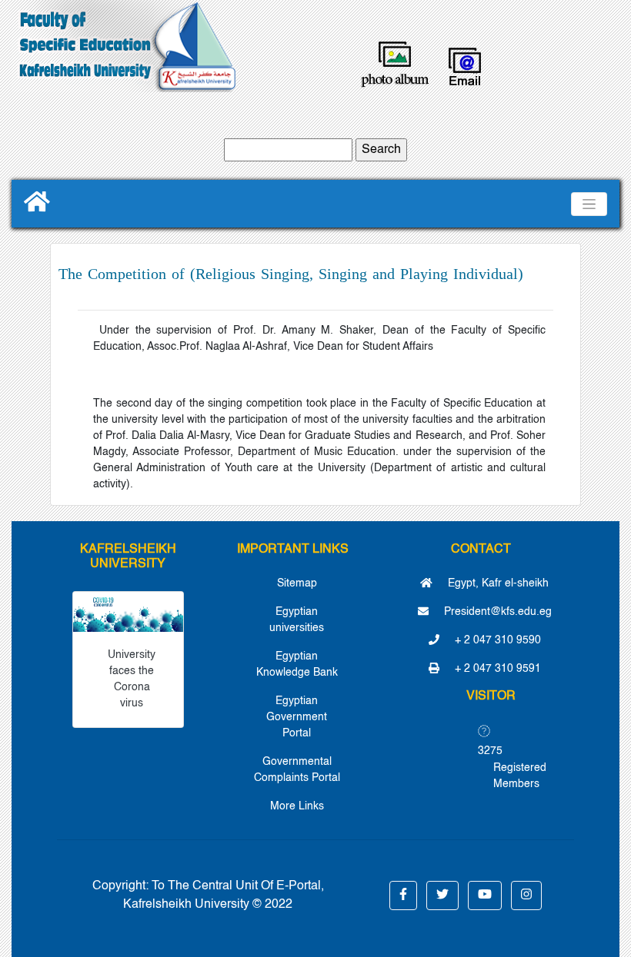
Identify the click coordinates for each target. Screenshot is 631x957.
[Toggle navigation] (589, 204)
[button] (403, 895)
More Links (297, 806)
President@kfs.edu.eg (496, 611)
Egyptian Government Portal (296, 717)
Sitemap (297, 583)
